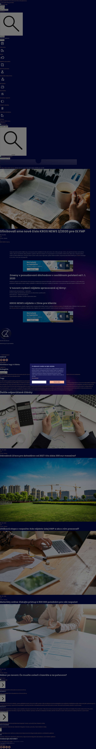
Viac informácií (35, 378)
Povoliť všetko (57, 382)
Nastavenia (39, 382)
